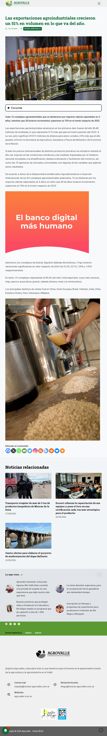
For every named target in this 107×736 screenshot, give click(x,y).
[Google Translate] (46, 450)
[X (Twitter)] (10, 624)
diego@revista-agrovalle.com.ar (77, 686)
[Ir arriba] (101, 730)
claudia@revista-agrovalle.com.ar (31, 686)
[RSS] (40, 450)
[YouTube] (19, 624)
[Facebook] (8, 450)
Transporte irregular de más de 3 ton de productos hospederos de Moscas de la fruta (27, 506)
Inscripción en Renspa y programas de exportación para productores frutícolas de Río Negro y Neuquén (82, 608)
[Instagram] (35, 450)
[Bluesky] (56, 450)
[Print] (51, 450)
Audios (38, 633)
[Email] (24, 450)
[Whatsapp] (18, 450)
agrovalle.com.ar (23, 696)
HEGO (40, 731)
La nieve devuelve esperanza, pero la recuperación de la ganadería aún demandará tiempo (84, 589)
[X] (13, 450)
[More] (62, 450)
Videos (28, 633)
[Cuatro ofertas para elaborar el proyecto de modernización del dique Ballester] (28, 536)
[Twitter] (29, 450)
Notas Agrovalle (32, 29)
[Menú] (99, 3)
